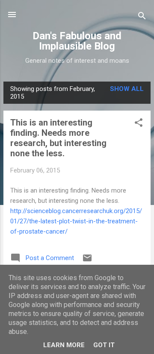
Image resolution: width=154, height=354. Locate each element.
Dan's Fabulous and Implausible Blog (77, 41)
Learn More (64, 345)
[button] (138, 124)
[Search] (142, 17)
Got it (104, 345)
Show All (127, 89)
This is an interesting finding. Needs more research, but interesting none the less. (58, 137)
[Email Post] (87, 261)
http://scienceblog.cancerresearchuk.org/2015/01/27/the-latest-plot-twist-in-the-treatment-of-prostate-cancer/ (76, 221)
